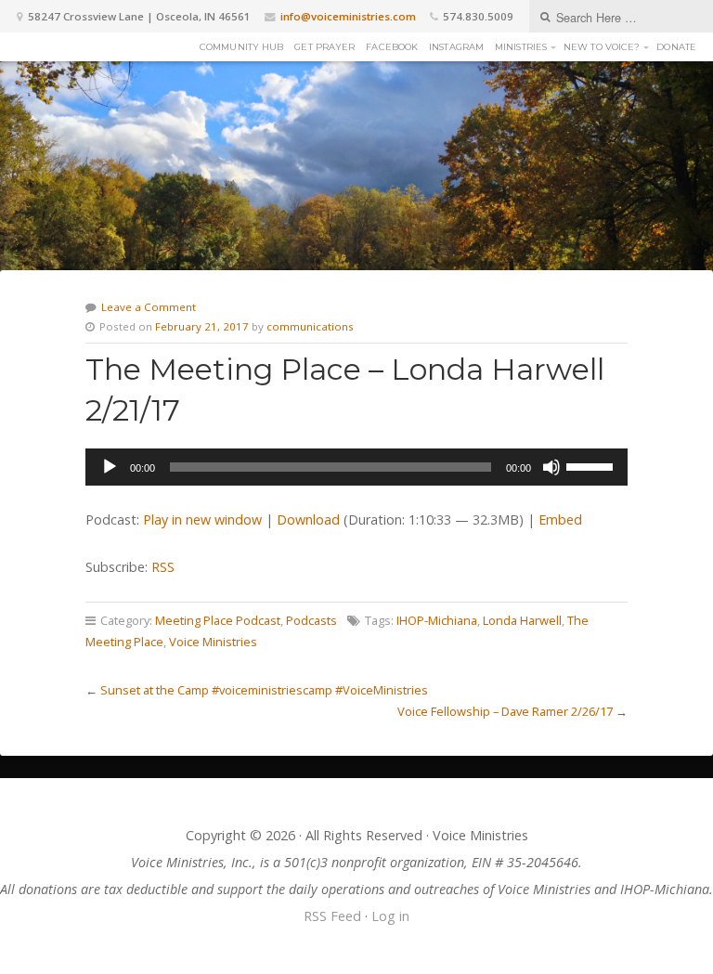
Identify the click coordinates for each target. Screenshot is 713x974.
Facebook (392, 47)
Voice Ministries (213, 641)
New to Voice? (602, 47)
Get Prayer (324, 47)
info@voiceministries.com (348, 16)
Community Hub (241, 47)
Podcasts (311, 620)
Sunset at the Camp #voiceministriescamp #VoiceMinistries (264, 690)
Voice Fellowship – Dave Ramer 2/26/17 (505, 711)
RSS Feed (332, 916)
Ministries (521, 47)
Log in (390, 916)
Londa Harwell (522, 620)
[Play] (109, 467)
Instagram (456, 47)
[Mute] (551, 467)
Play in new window (202, 519)
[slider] (592, 465)
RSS (163, 567)
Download (308, 519)
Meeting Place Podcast (217, 620)
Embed (560, 519)
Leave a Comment (148, 307)
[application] (356, 467)
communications (310, 326)
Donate (676, 47)
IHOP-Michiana (436, 620)
